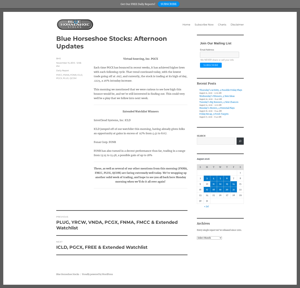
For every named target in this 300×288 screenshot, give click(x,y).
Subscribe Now (204, 24)
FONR (73, 75)
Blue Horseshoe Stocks (67, 274)
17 (207, 189)
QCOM (73, 78)
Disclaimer (237, 24)
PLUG (66, 78)
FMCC (59, 75)
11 (214, 184)
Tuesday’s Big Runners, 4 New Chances (218, 102)
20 (227, 189)
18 (213, 189)
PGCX (59, 78)
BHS (58, 58)
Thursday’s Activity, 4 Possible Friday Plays (220, 90)
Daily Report (62, 70)
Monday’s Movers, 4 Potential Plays (217, 108)
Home (186, 24)
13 (227, 184)
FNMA (66, 75)
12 (220, 184)
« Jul (206, 206)
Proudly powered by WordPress (97, 274)
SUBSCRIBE (169, 4)
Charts (222, 24)
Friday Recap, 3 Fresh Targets (214, 114)
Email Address (207, 49)
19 (220, 189)
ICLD (79, 75)
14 (233, 184)
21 (233, 189)
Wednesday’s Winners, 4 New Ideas (217, 96)
